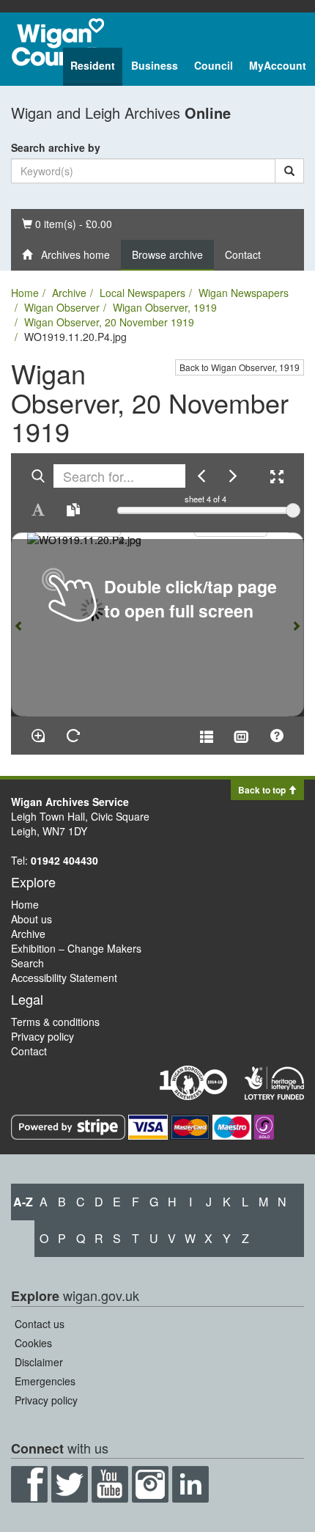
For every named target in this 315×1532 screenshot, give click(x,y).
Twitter (69, 1484)
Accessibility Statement (64, 977)
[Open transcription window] (73, 509)
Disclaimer (39, 1362)
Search (27, 963)
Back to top (263, 789)
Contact (243, 254)
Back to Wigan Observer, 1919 (239, 367)
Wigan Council (58, 42)
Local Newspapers (142, 292)
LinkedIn (190, 1484)
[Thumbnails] (242, 735)
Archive (69, 292)
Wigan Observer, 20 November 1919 (109, 322)
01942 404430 (64, 860)
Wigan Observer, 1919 (165, 307)
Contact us (39, 1323)
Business (154, 65)
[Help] (277, 735)
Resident (92, 65)
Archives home (71, 254)
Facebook (29, 1484)
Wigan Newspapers (244, 292)
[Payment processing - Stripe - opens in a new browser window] (69, 1125)
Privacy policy (42, 1036)
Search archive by (55, 147)
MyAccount (277, 65)
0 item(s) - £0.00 (66, 223)
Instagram (150, 1484)
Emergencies (45, 1381)
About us (31, 919)
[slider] (293, 510)
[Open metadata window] (206, 735)
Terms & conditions (55, 1021)
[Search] (289, 170)
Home (25, 292)
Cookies (33, 1342)
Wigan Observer (62, 307)
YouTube (110, 1484)
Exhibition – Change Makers (76, 948)
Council (213, 65)
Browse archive (167, 254)
